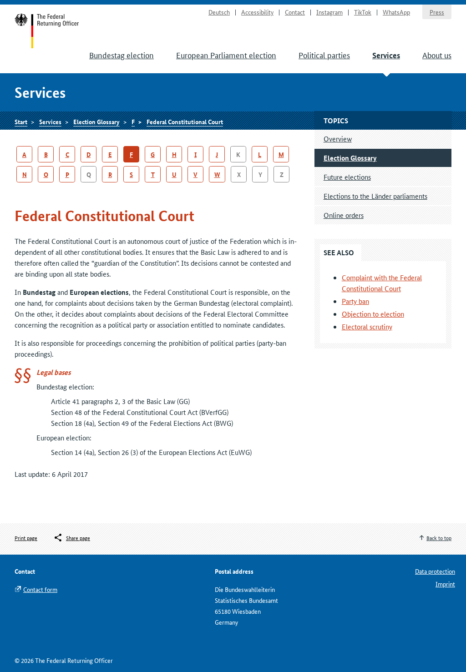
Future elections (347, 177)
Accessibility (257, 11)
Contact (295, 11)
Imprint (445, 583)
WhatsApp (396, 11)
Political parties (324, 54)
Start (47, 31)
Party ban (355, 301)
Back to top (438, 537)
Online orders (344, 215)
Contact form (40, 589)
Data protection (435, 571)
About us (436, 54)
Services (386, 55)
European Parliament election (226, 54)
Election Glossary (96, 121)
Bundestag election (121, 54)
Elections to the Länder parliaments (375, 196)
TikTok (362, 11)
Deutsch (219, 11)
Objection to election (373, 313)
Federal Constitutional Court (185, 121)
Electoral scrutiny (367, 326)
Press (437, 11)
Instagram (329, 11)
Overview (338, 138)
